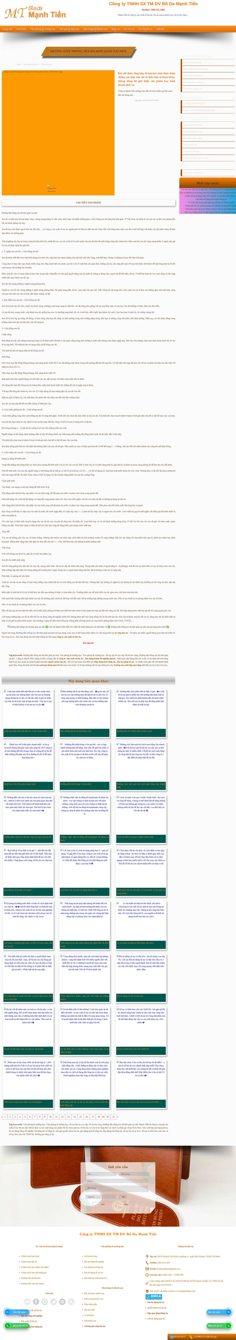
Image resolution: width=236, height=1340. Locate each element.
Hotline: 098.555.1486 (153, 9)
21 (113, 1117)
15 (80, 1117)
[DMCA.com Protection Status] (153, 1299)
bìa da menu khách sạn (163, 15)
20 (107, 1117)
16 (86, 1117)
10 (50, 1117)
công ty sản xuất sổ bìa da (141, 15)
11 (56, 1117)
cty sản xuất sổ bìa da (69, 241)
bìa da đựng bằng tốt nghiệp (49, 617)
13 (68, 1117)
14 (74, 1117)
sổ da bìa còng (180, 15)
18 (99, 1117)
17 (93, 1117)
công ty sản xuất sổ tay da (56, 229)
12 (62, 1117)
